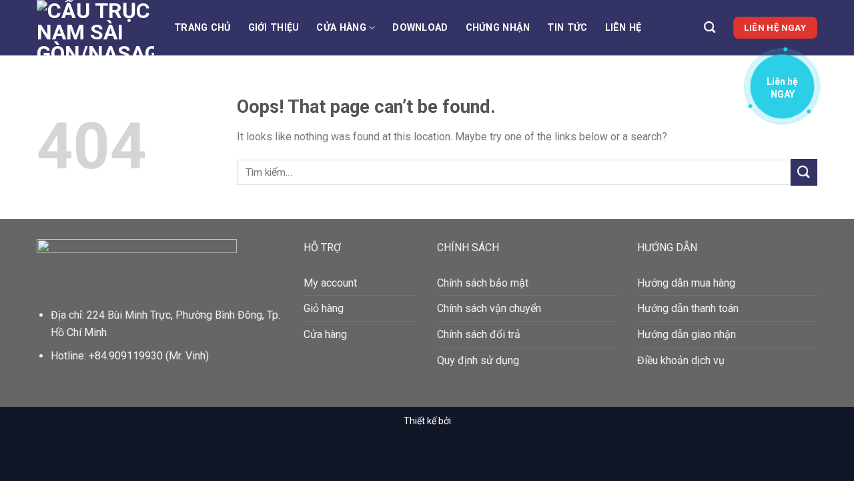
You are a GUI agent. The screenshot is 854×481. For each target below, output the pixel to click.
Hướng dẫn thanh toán (688, 308)
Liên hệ (782, 85)
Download (420, 27)
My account (330, 283)
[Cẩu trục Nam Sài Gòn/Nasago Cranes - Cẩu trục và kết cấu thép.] (95, 27)
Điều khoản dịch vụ (681, 360)
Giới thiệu (274, 27)
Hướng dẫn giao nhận (686, 334)
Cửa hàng (341, 27)
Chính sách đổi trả (478, 334)
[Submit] (804, 172)
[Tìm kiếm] (709, 27)
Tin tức (567, 27)
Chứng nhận (498, 27)
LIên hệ (623, 27)
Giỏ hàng (324, 308)
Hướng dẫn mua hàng (686, 283)
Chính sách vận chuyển (489, 308)
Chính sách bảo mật (482, 283)
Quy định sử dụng (478, 360)
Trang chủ (202, 27)
